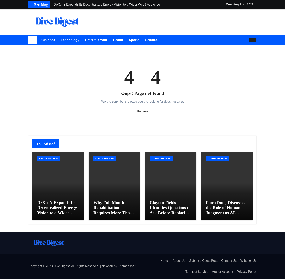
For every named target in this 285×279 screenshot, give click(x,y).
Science (151, 40)
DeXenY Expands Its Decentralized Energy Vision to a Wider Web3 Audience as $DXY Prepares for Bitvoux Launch (57, 215)
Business (47, 40)
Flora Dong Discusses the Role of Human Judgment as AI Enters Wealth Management (225, 212)
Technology (70, 40)
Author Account (222, 271)
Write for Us (248, 260)
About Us (179, 260)
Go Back (142, 111)
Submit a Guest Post (203, 260)
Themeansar (126, 266)
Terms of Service (196, 271)
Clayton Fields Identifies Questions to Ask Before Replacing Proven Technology (170, 210)
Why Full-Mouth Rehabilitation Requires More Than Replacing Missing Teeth (112, 212)
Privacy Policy (246, 271)
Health (118, 40)
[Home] (32, 40)
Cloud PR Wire (48, 158)
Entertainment (96, 40)
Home (164, 260)
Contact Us (229, 260)
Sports (134, 40)
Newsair (107, 266)
